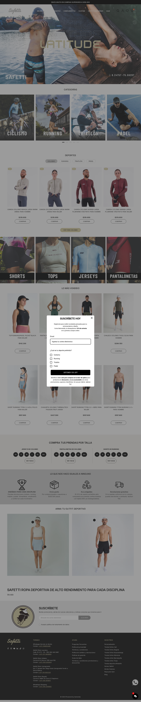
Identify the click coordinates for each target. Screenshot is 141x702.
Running (57, 359)
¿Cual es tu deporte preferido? (61, 350)
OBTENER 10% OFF (70, 373)
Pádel (56, 366)
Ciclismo (57, 355)
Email (52, 336)
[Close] (91, 317)
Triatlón (56, 362)
